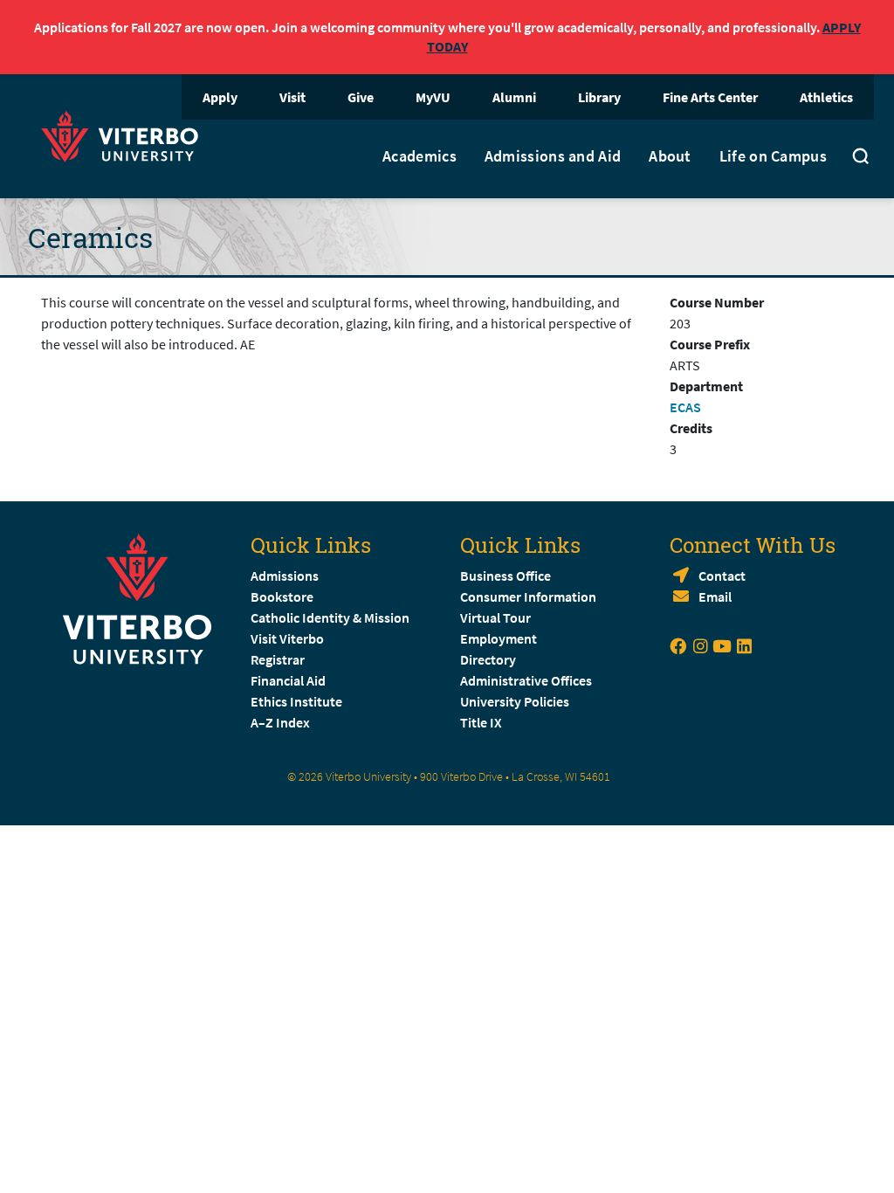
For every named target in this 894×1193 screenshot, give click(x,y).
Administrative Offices (526, 680)
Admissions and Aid (553, 156)
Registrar (278, 659)
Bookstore (282, 596)
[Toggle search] (861, 159)
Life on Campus (773, 156)
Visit (292, 97)
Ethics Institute (296, 701)
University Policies (514, 701)
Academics (419, 156)
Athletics (826, 97)
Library (599, 97)
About (670, 156)
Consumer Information (528, 596)
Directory (489, 659)
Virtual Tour (495, 617)
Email (715, 596)
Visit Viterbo (287, 638)
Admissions (285, 575)
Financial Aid (288, 680)
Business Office (505, 575)
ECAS (685, 407)
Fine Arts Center (710, 97)
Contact (722, 575)
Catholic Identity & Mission (330, 617)
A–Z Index (280, 722)
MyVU (433, 97)
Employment (498, 638)
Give (360, 97)
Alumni (514, 97)
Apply (220, 97)
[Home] (125, 134)
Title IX (481, 722)
